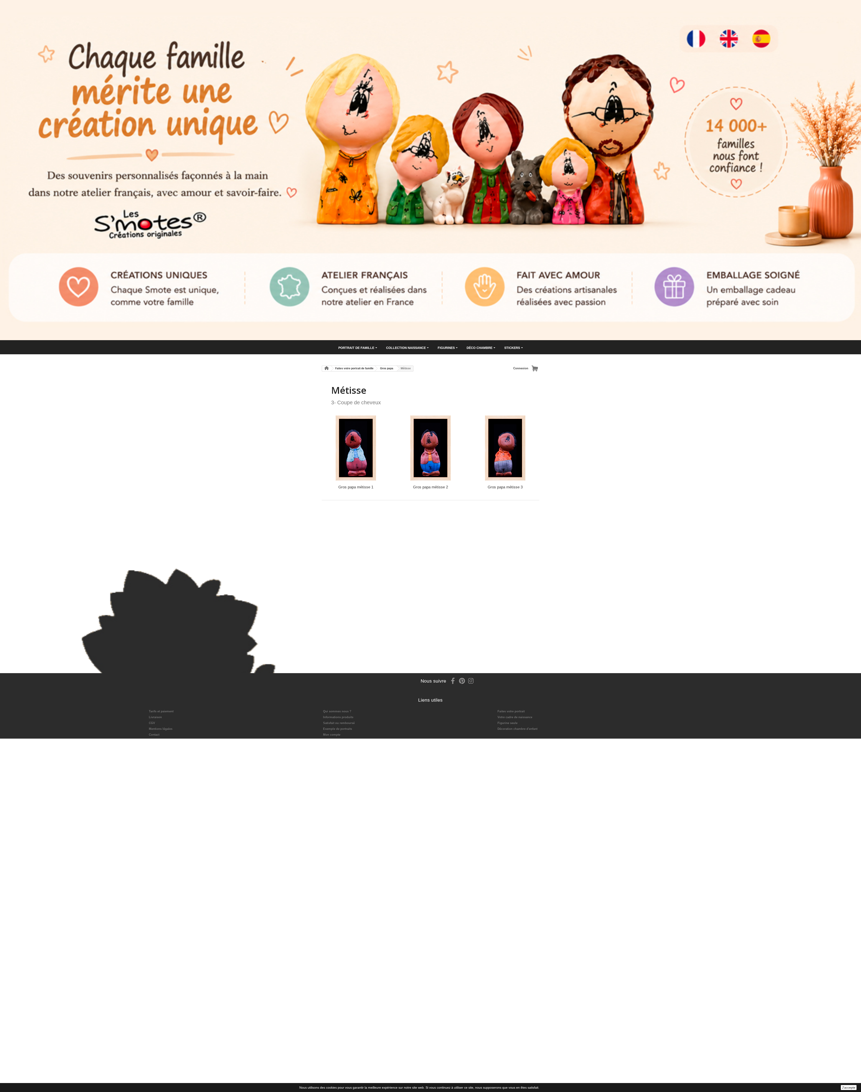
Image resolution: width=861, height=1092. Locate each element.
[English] (738, 29)
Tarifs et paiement (161, 711)
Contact (154, 734)
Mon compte (331, 734)
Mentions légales (160, 729)
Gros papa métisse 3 (505, 487)
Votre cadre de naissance (515, 717)
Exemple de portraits (337, 729)
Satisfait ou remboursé (339, 723)
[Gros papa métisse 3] (505, 448)
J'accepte (848, 1087)
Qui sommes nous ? (337, 711)
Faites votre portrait (511, 711)
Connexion (520, 368)
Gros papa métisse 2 (430, 487)
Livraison (155, 717)
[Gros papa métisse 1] (356, 448)
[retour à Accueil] (326, 368)
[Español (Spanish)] (773, 29)
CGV (152, 723)
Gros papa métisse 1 (355, 487)
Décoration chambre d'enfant (517, 729)
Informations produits (338, 717)
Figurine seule (507, 723)
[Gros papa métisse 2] (430, 448)
